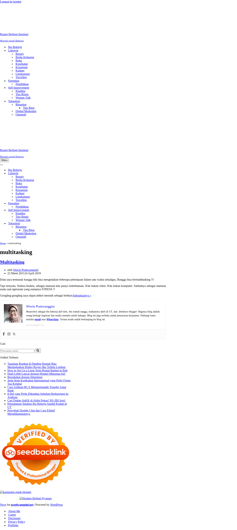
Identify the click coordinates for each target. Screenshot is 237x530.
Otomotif (21, 114)
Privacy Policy (16, 521)
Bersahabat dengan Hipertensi (24, 377)
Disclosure (14, 518)
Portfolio (13, 525)
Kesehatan (22, 63)
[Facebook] (3, 334)
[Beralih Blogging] (65, 226)
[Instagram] (9, 334)
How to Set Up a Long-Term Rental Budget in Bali (37, 370)
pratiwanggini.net (35, 325)
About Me (14, 511)
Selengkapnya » (82, 295)
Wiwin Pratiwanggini (25, 269)
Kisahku (20, 91)
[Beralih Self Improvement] (65, 210)
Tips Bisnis (22, 94)
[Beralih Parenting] (65, 203)
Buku (19, 60)
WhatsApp (52, 319)
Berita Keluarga (25, 57)
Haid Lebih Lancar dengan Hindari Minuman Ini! (36, 373)
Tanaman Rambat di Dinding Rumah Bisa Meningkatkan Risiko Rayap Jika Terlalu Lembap (36, 365)
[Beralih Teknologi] (65, 223)
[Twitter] (14, 334)
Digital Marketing (26, 111)
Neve (3, 504)
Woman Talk (23, 97)
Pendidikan (22, 84)
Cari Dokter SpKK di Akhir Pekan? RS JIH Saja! (36, 400)
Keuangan (22, 67)
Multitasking (12, 262)
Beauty (20, 53)
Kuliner (20, 70)
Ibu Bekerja (15, 47)
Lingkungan (23, 73)
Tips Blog (28, 107)
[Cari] (38, 350)
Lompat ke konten (10, 1)
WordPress (56, 504)
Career (12, 514)
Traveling (21, 77)
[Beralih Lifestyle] (65, 173)
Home (3, 243)
